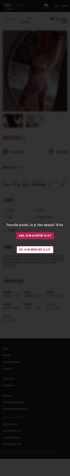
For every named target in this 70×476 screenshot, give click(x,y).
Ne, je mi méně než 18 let (35, 249)
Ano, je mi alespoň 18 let (35, 235)
